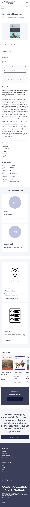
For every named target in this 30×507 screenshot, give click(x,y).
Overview (4, 451)
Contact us (4, 467)
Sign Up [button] (15, 399)
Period (14, 6)
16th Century (19, 6)
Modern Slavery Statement (7, 457)
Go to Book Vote (8, 340)
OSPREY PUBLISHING (8, 6)
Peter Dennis (8, 244)
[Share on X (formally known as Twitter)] (7, 45)
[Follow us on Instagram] (7, 480)
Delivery (3, 469)
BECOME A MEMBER (15, 437)
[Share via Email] (12, 45)
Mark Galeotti (4, 374)
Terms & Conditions (6, 455)
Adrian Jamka (16, 376)
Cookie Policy (5, 459)
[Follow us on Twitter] (11, 480)
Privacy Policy (6, 81)
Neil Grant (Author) (7, 17)
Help (3, 465)
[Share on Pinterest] (10, 45)
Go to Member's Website (10, 298)
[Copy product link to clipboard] (14, 45)
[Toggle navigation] (2, 2)
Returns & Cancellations (7, 471)
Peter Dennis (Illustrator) (18, 17)
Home (2, 6)
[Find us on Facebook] (4, 480)
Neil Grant (8, 215)
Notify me (15, 76)
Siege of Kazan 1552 (6, 372)
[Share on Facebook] (5, 45)
